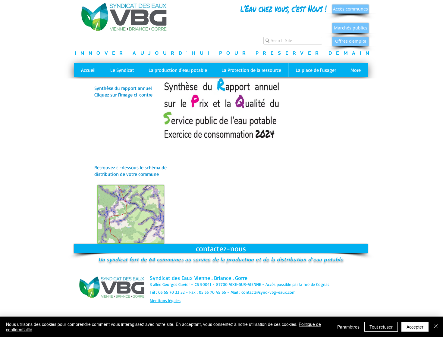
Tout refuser (381, 327)
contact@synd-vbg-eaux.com (268, 292)
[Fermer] (435, 326)
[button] (122, 70)
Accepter (415, 327)
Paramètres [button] (348, 327)
